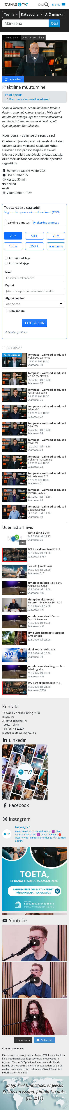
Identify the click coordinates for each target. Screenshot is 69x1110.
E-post (9, 285)
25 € (13, 236)
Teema (9, 14)
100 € (13, 246)
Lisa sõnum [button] (17, 311)
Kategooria (30, 14)
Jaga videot (15, 79)
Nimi (8, 272)
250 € (34, 246)
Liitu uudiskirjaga (19, 263)
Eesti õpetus (13, 95)
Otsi (54, 23)
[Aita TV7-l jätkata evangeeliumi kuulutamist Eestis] (34, 879)
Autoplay (14, 348)
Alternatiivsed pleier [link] (33, 37)
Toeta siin (34, 322)
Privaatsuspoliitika (16, 332)
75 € (56, 236)
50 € (34, 236)
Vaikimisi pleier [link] (12, 37)
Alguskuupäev (14, 298)
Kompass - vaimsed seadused (29, 99)
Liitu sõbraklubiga (20, 258)
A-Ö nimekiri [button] (55, 14)
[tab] (18, 222)
